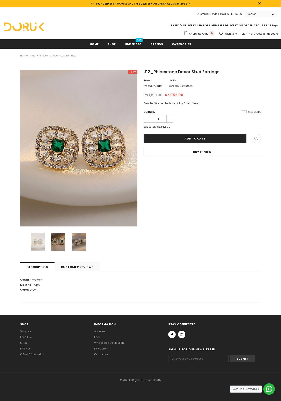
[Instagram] (181, 334)
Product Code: (153, 86)
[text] (140, 279)
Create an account (266, 33)
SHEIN (172, 80)
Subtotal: (150, 126)
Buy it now (202, 152)
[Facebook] (172, 334)
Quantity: (150, 112)
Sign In (246, 33)
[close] (259, 4)
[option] (78, 148)
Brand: (148, 80)
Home (24, 55)
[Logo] (23, 26)
